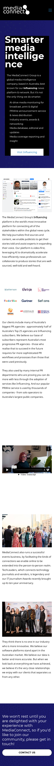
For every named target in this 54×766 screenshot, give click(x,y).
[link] (27, 180)
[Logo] (16, 10)
